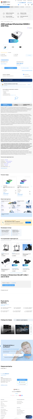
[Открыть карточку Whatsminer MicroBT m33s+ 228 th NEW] (23, 181)
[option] (16, 36)
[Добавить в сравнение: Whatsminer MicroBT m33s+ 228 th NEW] (30, 192)
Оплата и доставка (19, 0)
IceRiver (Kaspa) (19, 403)
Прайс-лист (2, 403)
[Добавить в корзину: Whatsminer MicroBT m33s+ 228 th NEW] (30, 194)
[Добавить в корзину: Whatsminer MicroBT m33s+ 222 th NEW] (16, 193)
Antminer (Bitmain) (19, 401)
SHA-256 (6, 159)
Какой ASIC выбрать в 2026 (20, 410)
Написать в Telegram (20, 4)
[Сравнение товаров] (28, 4)
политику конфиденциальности (17, 357)
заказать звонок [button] (29, 2)
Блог (15, 0)
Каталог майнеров (7, 21)
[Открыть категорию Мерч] (8, 206)
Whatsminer (9, 162)
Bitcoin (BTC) (6, 163)
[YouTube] (13, 395)
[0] (31, 4)
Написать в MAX (18, 4)
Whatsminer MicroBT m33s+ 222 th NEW (9, 187)
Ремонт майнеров (3, 409)
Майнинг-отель (3, 411)
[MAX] (21, 395)
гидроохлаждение (9, 161)
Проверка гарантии (29, 0)
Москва (16, 393)
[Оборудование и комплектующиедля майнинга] (16, 389)
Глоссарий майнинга (20, 411)
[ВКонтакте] (11, 395)
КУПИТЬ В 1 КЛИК (20, 195)
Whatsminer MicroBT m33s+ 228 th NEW (23, 187)
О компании (24, 0)
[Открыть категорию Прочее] (8, 211)
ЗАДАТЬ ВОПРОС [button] (22, 379)
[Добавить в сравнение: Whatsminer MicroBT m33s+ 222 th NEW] (16, 191)
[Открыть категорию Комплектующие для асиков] (8, 202)
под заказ (6, 165)
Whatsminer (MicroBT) (20, 402)
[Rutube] (20, 395)
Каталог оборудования (4, 401)
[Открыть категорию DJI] (24, 211)
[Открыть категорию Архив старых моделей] (16, 215)
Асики (12, 21)
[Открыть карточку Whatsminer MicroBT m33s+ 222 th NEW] (9, 181)
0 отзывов (9, 52)
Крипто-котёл (3, 404)
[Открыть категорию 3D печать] (24, 206)
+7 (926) (22, 2)
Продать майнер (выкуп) (4, 410)
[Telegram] (14, 395)
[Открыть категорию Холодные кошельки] (24, 202)
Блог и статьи (19, 409)
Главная (2, 21)
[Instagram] (18, 395)
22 (9, 166)
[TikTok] (16, 395)
